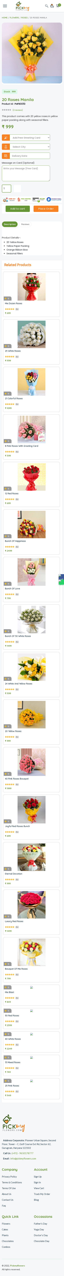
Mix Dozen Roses (13, 303)
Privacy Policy (9, 1176)
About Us (6, 1194)
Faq (4, 1205)
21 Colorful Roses (14, 398)
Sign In (37, 1182)
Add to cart (17, 209)
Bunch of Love (12, 588)
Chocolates (8, 1241)
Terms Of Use (9, 1188)
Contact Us (7, 1199)
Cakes (5, 1229)
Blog (36, 1199)
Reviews (25, 224)
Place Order (46, 209)
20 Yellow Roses (13, 731)
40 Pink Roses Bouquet (17, 778)
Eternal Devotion (13, 873)
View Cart (39, 1188)
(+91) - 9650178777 (22, 1153)
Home (4, 17)
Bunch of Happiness (15, 541)
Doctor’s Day (41, 1235)
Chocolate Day (41, 1241)
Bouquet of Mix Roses (16, 968)
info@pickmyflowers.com (23, 1158)
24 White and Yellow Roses (18, 683)
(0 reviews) (18, 110)
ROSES (24, 17)
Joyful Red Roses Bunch (17, 826)
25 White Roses (13, 351)
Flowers (14, 17)
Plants (5, 1235)
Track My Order (42, 1194)
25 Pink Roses (12, 1085)
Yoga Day (39, 1229)
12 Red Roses (11, 493)
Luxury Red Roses (14, 921)
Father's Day (40, 1223)
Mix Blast (9, 992)
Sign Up (38, 1176)
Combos (6, 1246)
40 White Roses (13, 1039)
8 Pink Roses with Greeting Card (21, 446)
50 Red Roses (12, 1015)
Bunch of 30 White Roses (18, 636)
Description (10, 224)
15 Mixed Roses (12, 1062)
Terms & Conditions (12, 1182)
